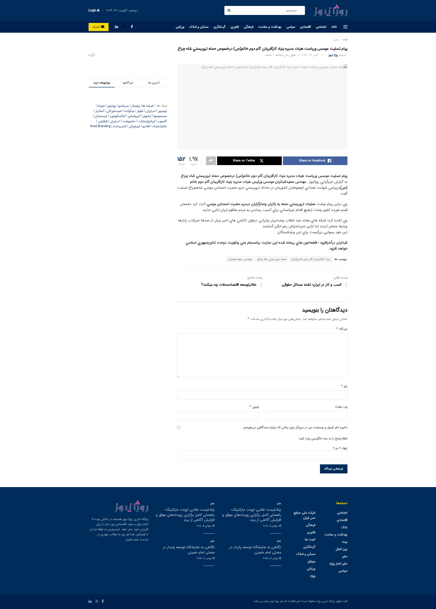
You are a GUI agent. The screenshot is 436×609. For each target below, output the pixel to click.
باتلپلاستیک (159, 126)
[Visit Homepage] (330, 10)
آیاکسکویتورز (117, 116)
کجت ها (310, 539)
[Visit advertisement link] (128, 66)
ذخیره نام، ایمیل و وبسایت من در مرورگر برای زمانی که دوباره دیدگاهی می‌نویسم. (295, 427)
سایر (336, 39)
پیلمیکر (135, 105)
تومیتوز (162, 111)
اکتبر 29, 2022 (309, 55)
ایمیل (254, 406)
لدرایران (151, 111)
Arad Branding (100, 126)
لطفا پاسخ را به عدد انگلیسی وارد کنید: (322, 438)
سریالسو (123, 105)
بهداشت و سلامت (269, 26)
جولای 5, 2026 (271, 526)
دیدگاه (341, 329)
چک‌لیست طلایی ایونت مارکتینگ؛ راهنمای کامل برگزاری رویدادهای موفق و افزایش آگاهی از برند (251, 515)
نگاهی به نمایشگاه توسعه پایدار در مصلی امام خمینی (255, 549)
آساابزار (99, 111)
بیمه (344, 541)
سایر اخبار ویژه (338, 563)
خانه (334, 26)
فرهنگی (248, 26)
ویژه (312, 575)
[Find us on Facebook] (132, 27)
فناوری (234, 26)
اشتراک (96, 27)
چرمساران (101, 116)
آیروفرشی (134, 116)
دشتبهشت (129, 121)
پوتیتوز (111, 105)
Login (93, 10)
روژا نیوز (333, 55)
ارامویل (146, 116)
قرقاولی (103, 121)
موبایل (311, 561)
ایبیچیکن (134, 126)
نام (344, 386)
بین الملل (341, 549)
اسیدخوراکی (114, 111)
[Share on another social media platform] (211, 160)
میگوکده (129, 111)
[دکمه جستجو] (229, 10)
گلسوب (162, 121)
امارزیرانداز (119, 126)
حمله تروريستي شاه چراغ (271, 259)
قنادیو (146, 126)
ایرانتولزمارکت (146, 121)
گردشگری (219, 26)
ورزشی (180, 26)
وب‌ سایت (341, 406)
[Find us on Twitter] (124, 27)
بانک (344, 527)
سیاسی (290, 26)
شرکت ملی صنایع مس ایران (304, 515)
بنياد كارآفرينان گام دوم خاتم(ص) (311, 259)
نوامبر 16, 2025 (271, 558)
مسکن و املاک (198, 26)
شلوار (140, 111)
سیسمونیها (160, 116)
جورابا (101, 105)
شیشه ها (148, 105)
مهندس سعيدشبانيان (240, 259)
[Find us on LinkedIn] (116, 27)
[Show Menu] (345, 26)
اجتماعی (321, 26)
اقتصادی (305, 26)
